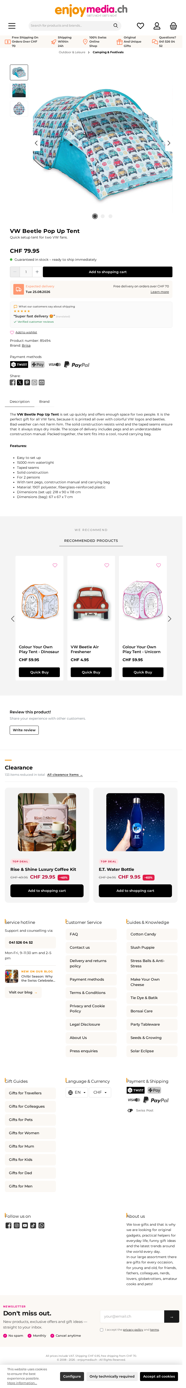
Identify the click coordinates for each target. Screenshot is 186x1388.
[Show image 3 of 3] (110, 216)
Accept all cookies (159, 1376)
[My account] (157, 26)
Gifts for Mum (21, 1146)
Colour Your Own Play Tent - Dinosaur (39, 649)
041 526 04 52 (21, 942)
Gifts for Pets (21, 1120)
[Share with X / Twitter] (19, 382)
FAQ (74, 934)
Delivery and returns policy (88, 963)
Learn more (160, 292)
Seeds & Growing (146, 1038)
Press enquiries (84, 1051)
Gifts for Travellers (25, 1093)
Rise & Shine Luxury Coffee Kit (43, 869)
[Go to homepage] (91, 10)
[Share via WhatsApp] (34, 382)
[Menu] (12, 26)
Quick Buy (39, 672)
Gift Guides (16, 1081)
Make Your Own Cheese (145, 982)
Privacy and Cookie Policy (87, 1009)
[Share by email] (41, 382)
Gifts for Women (24, 1133)
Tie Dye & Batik (144, 998)
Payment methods (87, 979)
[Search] (115, 26)
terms (154, 1329)
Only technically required (112, 1376)
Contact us (80, 947)
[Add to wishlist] (55, 565)
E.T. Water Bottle (116, 869)
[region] (91, 143)
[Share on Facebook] (12, 382)
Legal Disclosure (85, 1024)
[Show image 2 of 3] (103, 216)
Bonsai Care (142, 1011)
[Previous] (36, 143)
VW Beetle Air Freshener (85, 649)
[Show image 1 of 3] (95, 216)
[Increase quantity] (37, 272)
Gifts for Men (20, 1186)
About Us (78, 1038)
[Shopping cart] (172, 26)
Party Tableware (145, 1024)
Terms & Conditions (88, 993)
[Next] (168, 143)
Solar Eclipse (142, 1051)
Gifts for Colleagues (27, 1106)
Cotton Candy (143, 934)
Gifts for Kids (20, 1159)
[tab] (19, 401)
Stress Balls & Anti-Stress (148, 963)
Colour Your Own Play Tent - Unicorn (142, 649)
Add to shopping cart (108, 272)
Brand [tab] (44, 401)
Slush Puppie (143, 947)
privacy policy (133, 1329)
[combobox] (70, 26)
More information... (22, 1383)
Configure (72, 1376)
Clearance (19, 767)
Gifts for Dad (20, 1173)
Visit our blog (20, 992)
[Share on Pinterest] (27, 382)
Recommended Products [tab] (91, 540)
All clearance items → (65, 774)
